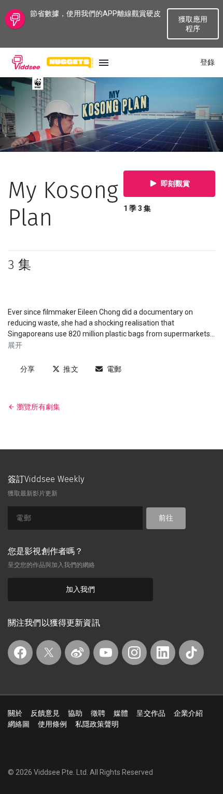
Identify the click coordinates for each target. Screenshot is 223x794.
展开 (15, 345)
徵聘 (98, 713)
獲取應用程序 (192, 24)
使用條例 (52, 724)
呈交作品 (150, 713)
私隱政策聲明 (97, 724)
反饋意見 (45, 713)
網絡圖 (19, 724)
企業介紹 (188, 713)
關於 (15, 713)
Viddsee (26, 62)
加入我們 (80, 589)
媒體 (121, 713)
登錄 (207, 62)
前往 (166, 518)
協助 (75, 713)
